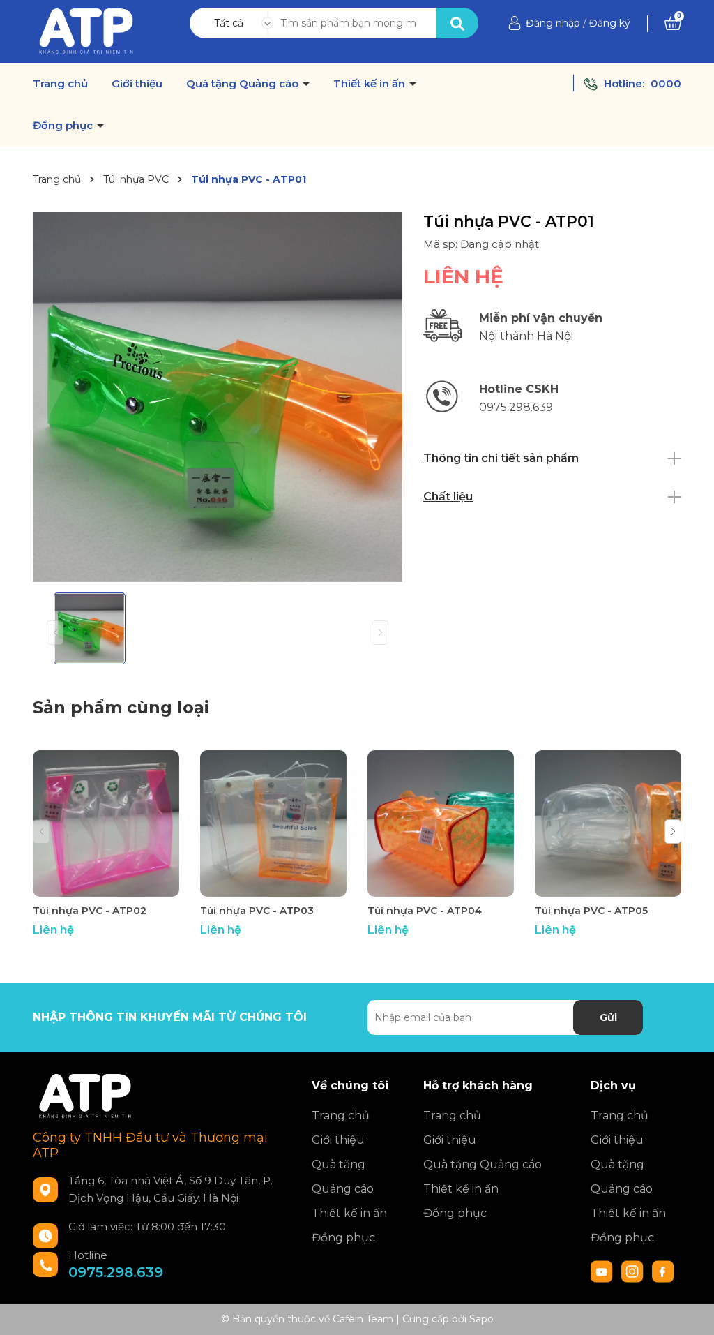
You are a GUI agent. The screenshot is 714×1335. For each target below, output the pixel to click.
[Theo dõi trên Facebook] (663, 1271)
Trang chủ (60, 83)
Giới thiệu (137, 83)
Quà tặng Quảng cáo (243, 83)
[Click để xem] (217, 397)
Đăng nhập (553, 23)
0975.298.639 (115, 1272)
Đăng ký (609, 23)
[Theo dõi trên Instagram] (633, 1271)
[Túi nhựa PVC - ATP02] (106, 823)
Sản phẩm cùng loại (121, 707)
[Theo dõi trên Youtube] (603, 1271)
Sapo (481, 1319)
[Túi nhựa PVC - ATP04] (440, 823)
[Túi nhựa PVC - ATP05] (608, 823)
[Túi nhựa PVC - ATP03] (273, 823)
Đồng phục (64, 125)
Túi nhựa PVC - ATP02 (89, 910)
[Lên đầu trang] (689, 1310)
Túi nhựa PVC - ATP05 (591, 910)
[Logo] (86, 30)
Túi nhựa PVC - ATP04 (424, 910)
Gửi (608, 1017)
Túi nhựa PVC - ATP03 (257, 910)
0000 (666, 83)
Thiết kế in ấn (370, 83)
